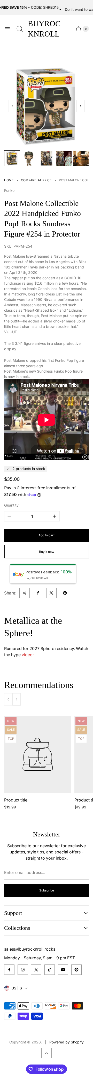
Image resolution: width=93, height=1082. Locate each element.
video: (28, 654)
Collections (17, 928)
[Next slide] (80, 106)
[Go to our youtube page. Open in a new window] (63, 969)
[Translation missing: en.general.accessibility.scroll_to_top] (46, 1053)
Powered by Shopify (66, 1042)
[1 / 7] (12, 158)
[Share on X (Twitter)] (51, 593)
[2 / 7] (29, 158)
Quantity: (12, 505)
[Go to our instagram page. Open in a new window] (23, 969)
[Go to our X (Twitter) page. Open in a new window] (36, 969)
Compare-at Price (36, 180)
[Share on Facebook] (38, 593)
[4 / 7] (64, 158)
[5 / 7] (81, 158)
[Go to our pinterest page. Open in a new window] (76, 969)
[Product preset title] (37, 754)
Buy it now (46, 552)
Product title (15, 800)
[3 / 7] (46, 158)
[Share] (24, 593)
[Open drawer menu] (7, 28)
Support (13, 913)
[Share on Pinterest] (65, 593)
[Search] (19, 28)
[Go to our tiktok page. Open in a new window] (49, 969)
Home (8, 180)
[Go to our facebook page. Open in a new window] (9, 969)
